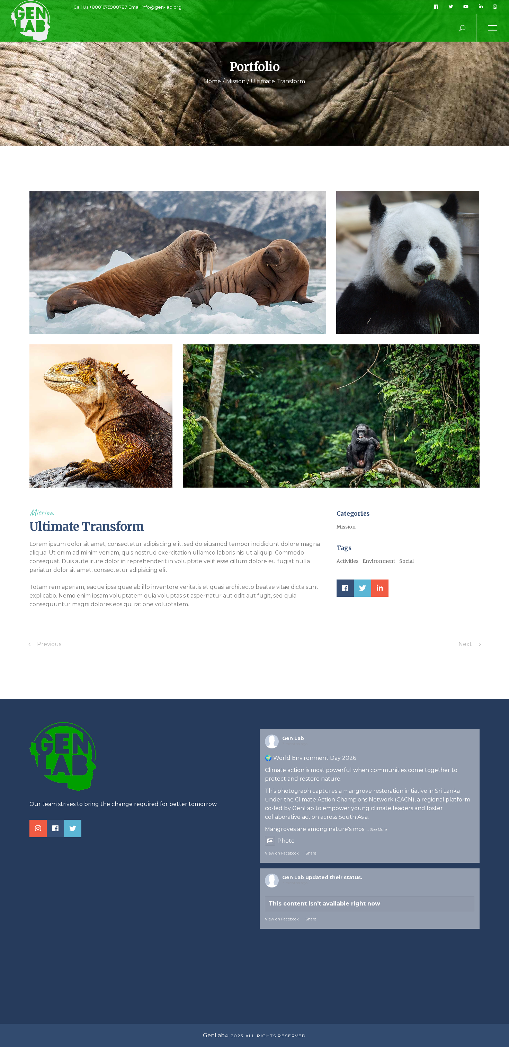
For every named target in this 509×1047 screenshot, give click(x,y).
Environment (379, 561)
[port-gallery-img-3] (331, 416)
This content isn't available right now (324, 903)
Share (310, 853)
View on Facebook (282, 853)
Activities (347, 561)
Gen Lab (293, 738)
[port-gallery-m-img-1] (101, 416)
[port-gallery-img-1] (177, 262)
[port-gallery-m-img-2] (407, 262)
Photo (286, 841)
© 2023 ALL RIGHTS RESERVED (265, 1035)
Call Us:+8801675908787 (100, 7)
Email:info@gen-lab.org (154, 7)
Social (406, 561)
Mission (41, 512)
